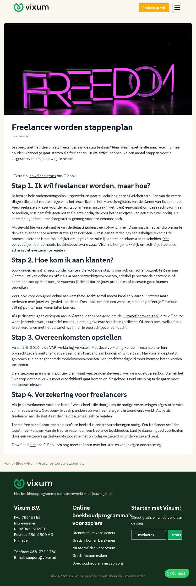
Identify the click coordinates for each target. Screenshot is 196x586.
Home (8, 463)
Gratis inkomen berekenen (93, 540)
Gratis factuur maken (89, 555)
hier (33, 444)
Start (176, 534)
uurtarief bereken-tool (141, 316)
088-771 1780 (43, 551)
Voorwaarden (135, 576)
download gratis (42, 175)
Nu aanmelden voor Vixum (93, 547)
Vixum (31, 463)
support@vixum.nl (41, 557)
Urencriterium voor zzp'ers (93, 532)
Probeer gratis (154, 7)
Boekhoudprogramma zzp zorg (97, 563)
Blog (19, 463)
